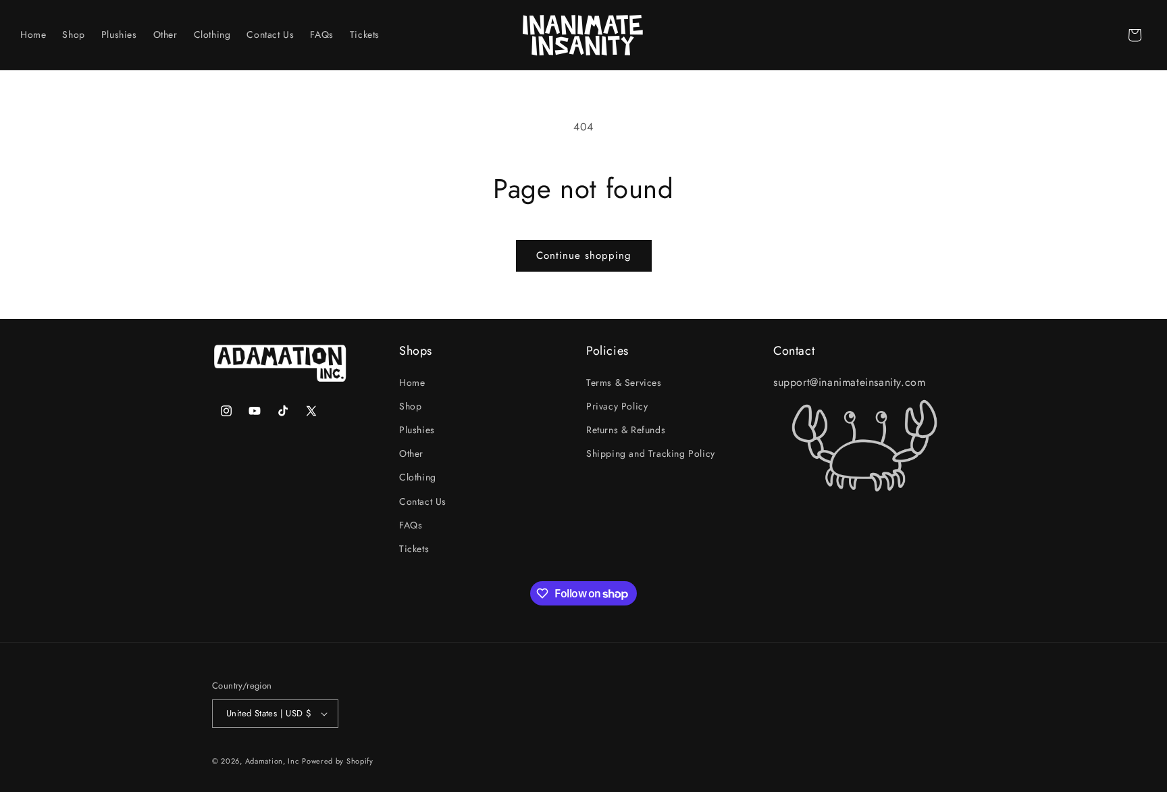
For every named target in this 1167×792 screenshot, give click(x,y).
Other (411, 453)
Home (412, 382)
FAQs (410, 525)
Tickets (414, 548)
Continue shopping (583, 255)
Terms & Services (624, 382)
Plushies (417, 430)
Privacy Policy (617, 406)
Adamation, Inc (272, 761)
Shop (410, 406)
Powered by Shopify (337, 761)
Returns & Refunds (625, 430)
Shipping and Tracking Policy (650, 453)
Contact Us (422, 501)
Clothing (417, 477)
